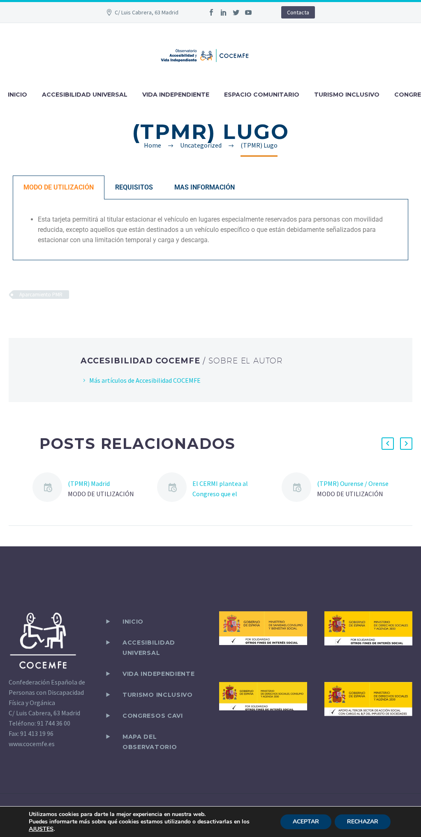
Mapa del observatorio (150, 742)
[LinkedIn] (223, 12)
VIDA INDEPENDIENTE (175, 94)
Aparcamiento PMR (40, 294)
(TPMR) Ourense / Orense (353, 483)
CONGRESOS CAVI (153, 715)
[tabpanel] (210, 229)
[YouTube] (248, 12)
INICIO (17, 94)
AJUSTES (41, 829)
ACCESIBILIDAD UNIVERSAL (84, 94)
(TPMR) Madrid (89, 483)
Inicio (133, 621)
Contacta (298, 12)
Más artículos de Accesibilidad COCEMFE (145, 380)
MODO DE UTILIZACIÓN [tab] (58, 187)
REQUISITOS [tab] (134, 187)
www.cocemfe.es (32, 744)
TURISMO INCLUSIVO (346, 94)
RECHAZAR (362, 821)
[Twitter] (236, 12)
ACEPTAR (306, 821)
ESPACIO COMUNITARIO (261, 94)
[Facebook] (211, 12)
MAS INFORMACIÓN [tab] (204, 187)
